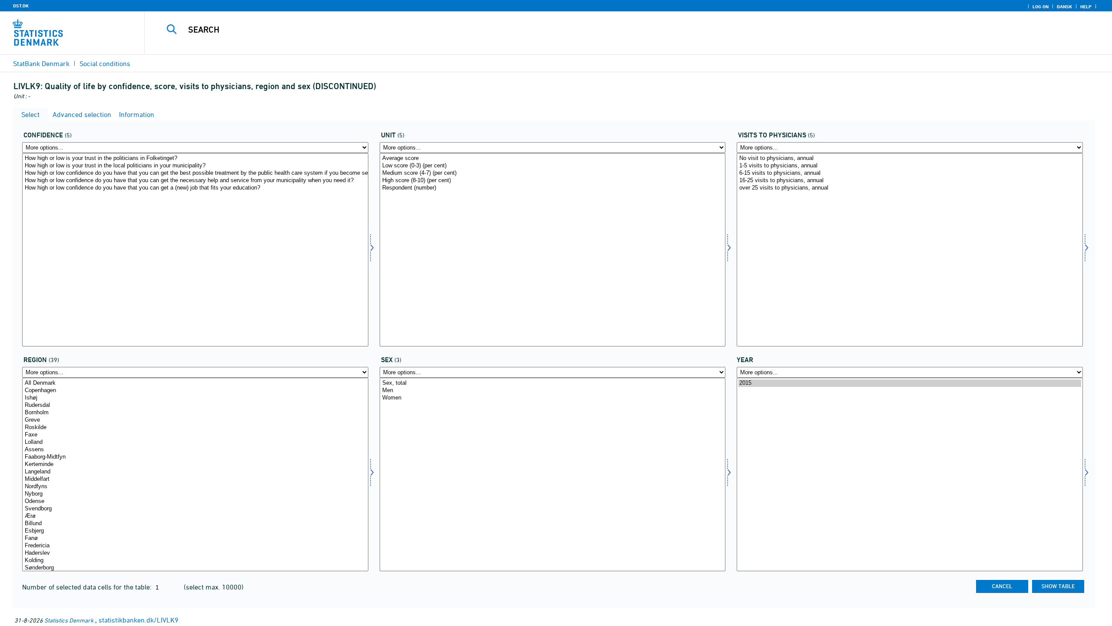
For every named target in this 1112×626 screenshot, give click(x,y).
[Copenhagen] (195, 390)
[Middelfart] (195, 479)
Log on (1041, 6)
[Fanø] (195, 538)
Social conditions (104, 63)
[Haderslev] (195, 553)
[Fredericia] (195, 545)
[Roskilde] (195, 427)
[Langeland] (195, 472)
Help (1086, 6)
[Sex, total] (552, 383)
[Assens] (195, 449)
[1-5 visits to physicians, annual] (909, 166)
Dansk (1064, 6)
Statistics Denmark (68, 620)
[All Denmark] (195, 383)
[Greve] (195, 420)
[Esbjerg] (195, 531)
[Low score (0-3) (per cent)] (552, 166)
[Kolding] (195, 560)
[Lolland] (195, 442)
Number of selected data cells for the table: (87, 587)
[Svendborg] (195, 509)
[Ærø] (195, 516)
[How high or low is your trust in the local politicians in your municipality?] (195, 166)
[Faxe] (195, 435)
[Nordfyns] (195, 486)
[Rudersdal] (195, 405)
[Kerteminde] (195, 464)
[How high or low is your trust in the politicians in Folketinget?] (195, 158)
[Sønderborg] (195, 568)
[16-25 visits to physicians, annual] (909, 180)
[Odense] (195, 501)
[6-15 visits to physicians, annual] (909, 173)
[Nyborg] (195, 494)
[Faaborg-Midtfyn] (195, 457)
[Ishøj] (195, 398)
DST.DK (21, 6)
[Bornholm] (195, 412)
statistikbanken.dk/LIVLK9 (139, 620)
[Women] (552, 398)
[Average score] (552, 158)
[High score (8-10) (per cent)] (552, 180)
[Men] (552, 390)
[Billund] (195, 523)
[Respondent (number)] (552, 188)
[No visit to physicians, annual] (909, 158)
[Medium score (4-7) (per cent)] (552, 173)
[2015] (909, 383)
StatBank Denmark (41, 63)
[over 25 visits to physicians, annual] (909, 188)
